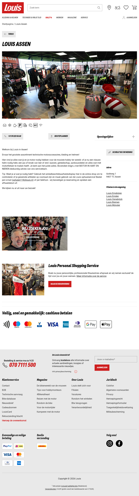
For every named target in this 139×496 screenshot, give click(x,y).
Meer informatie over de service (91, 276)
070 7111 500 (22, 365)
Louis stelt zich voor (81, 385)
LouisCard (7, 412)
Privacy (109, 394)
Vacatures (76, 394)
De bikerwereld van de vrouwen (51, 385)
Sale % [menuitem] (48, 17)
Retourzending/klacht (12, 416)
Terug (11, 34)
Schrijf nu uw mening (122, 152)
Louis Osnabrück (114, 199)
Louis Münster (113, 205)
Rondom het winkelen (82, 398)
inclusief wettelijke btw (69, 486)
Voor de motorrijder (46, 407)
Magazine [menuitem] (71, 17)
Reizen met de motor (46, 398)
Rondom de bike (44, 403)
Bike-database (9, 398)
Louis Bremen (112, 202)
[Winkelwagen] (134, 8)
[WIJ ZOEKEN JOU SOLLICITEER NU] (34, 234)
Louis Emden (112, 196)
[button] (99, 8)
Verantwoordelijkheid (82, 407)
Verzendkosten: (50, 489)
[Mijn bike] (117, 8)
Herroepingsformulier (116, 403)
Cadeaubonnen (9, 407)
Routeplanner (61, 136)
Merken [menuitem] (59, 17)
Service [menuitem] (84, 17)
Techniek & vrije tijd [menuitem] (31, 17)
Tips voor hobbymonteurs (49, 390)
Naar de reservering (59, 284)
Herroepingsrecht (114, 398)
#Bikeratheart (43, 394)
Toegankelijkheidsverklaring (119, 407)
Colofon (110, 385)
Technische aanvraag (12, 394)
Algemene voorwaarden (117, 390)
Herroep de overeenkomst (14, 420)
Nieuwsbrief (7, 403)
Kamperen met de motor (48, 412)
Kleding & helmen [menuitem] (10, 17)
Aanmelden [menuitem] (132, 17)
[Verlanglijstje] (126, 8)
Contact (6, 385)
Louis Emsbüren (114, 193)
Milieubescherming (115, 412)
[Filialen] (109, 8)
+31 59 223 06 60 (14, 136)
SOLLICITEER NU (32, 237)
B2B (4, 390)
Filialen (75, 390)
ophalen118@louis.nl (23, 180)
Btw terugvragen (79, 403)
